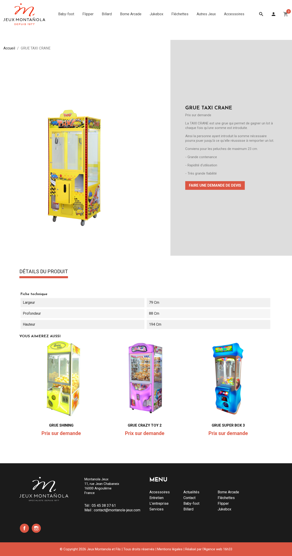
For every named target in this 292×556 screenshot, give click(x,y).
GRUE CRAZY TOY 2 (145, 425)
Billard (188, 509)
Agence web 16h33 (218, 549)
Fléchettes (226, 498)
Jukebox (224, 509)
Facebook (24, 528)
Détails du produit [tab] (43, 271)
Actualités (191, 492)
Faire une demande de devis (215, 185)
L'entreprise (159, 503)
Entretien (156, 498)
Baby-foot (191, 503)
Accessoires (159, 492)
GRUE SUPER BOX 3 (228, 425)
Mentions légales (169, 549)
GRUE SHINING (61, 425)
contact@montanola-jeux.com (117, 510)
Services (156, 509)
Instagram (36, 528)
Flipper (223, 503)
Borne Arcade (228, 492)
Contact (189, 498)
